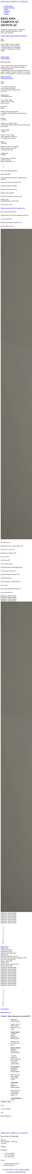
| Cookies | (21, 1169)
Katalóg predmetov (9, 7)
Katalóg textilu (8, 6)
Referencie (7, 11)
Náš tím (6, 12)
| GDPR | (26, 1169)
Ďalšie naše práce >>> (6, 1012)
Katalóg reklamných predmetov (18, 36)
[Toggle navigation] (1, 3)
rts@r (2, 1116)
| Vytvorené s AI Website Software (16, 1172)
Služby (6, 9)
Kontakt (6, 14)
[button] (3, 199)
